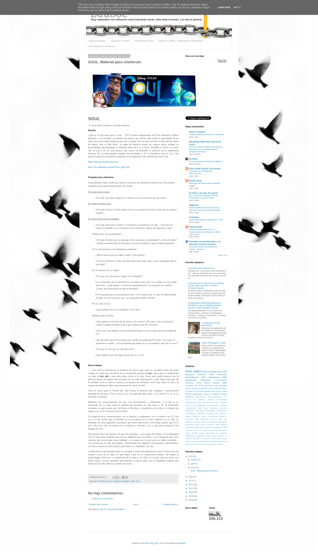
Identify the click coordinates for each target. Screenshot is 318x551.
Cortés (188, 388)
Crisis (205, 371)
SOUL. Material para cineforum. (204, 471)
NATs (197, 425)
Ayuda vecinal (202, 402)
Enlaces (207, 383)
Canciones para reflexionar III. (201, 268)
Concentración (221, 380)
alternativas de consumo (216, 433)
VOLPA (194, 433)
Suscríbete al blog (143, 40)
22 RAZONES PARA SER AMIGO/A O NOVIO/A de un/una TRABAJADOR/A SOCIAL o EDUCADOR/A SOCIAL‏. (204, 305)
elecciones (206, 380)
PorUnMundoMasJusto (213, 427)
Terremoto (189, 430)
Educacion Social (193, 383)
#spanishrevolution (215, 397)
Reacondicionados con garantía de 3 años (206, 220)
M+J (207, 422)
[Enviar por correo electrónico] (114, 477)
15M (225, 372)
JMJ (220, 419)
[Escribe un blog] (117, 477)
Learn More (224, 7)
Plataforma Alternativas (195, 427)
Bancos (212, 402)
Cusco (205, 408)
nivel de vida (190, 441)
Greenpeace (213, 416)
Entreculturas (191, 413)
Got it (237, 7)
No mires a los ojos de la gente (203, 193)
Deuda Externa (214, 388)
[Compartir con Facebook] (123, 477)
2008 (191, 500)
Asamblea (223, 386)
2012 (191, 484)
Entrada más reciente (98, 504)
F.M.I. (216, 413)
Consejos (223, 405)
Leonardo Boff (199, 422)
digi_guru (154, 543)
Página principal (97, 40)
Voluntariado (197, 394)
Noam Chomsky (207, 425)
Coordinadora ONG (194, 408)
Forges (188, 416)
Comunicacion (213, 405)
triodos (220, 444)
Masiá (214, 372)
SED (225, 427)
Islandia (207, 391)
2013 (191, 480)
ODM (217, 425)
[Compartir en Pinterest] (126, 477)
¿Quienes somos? (120, 40)
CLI (217, 402)
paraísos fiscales (202, 441)
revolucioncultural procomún (206, 444)
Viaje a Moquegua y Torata (214, 343)
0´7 (225, 397)
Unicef (196, 430)
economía (189, 386)
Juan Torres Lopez (219, 391)
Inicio (135, 504)
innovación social (208, 438)
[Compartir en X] (120, 477)
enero (194, 467)
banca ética (211, 436)
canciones (197, 438)
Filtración (223, 413)
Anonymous (214, 377)
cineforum (102, 481)
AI (194, 400)
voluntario (189, 397)
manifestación (192, 377)
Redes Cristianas (197, 132)
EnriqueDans (222, 411)
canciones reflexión (211, 394)
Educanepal (210, 411)
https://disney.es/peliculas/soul (103, 162)
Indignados (205, 419)
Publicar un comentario (102, 499)
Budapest (190, 374)
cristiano (223, 394)
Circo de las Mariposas (196, 405)
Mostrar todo (222, 255)
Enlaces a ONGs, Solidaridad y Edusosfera (180, 40)
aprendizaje (190, 436)
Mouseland (190, 425)
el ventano (194, 217)
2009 (191, 496)
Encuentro (190, 391)
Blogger (182, 543)
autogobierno (200, 436)
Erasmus (202, 374)
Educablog (200, 411)
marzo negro (222, 438)
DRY (225, 377)
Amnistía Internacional (217, 400)
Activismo (201, 400)
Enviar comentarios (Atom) (113, 509)
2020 (191, 477)
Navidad (216, 383)
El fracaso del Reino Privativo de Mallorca (205, 161)
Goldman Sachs (199, 416)
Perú (189, 371)
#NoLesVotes (200, 397)
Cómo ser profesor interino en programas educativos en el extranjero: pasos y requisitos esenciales (205, 149)
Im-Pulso (193, 159)
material (116, 481)
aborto (201, 433)
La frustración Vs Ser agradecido (211, 324)
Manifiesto (214, 422)
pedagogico (125, 481)
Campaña (223, 402)
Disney (109, 481)
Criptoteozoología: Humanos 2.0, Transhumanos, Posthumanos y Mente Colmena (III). (204, 231)
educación (222, 374)
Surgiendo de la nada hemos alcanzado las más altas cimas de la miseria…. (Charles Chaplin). (206, 285)
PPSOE (189, 394)
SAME (224, 383)
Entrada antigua (170, 504)
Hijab (222, 416)
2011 (191, 488)
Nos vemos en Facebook (102, 46)
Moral (219, 372)
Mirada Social (195, 181)
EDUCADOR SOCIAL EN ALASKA (205, 169)
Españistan (201, 413)
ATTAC (201, 386)
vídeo (197, 371)
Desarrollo (213, 408)
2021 (191, 456)
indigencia (194, 205)
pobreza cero (191, 444)
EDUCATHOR (195, 227)
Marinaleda (222, 422)
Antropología (190, 402)
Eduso (224, 388)
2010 (191, 492)
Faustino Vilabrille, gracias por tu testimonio (206, 134)
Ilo (210, 372)
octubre (194, 460)
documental (191, 380)
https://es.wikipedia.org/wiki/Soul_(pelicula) (108, 167)
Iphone (214, 419)
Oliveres (224, 425)
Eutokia (210, 413)
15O (196, 386)
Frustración (199, 391)
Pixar (133, 481)
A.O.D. (188, 400)
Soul (137, 481)
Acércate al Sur (211, 386)
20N (203, 377)
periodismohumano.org (218, 441)
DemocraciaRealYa (199, 388)
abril (193, 464)
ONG (211, 374)
